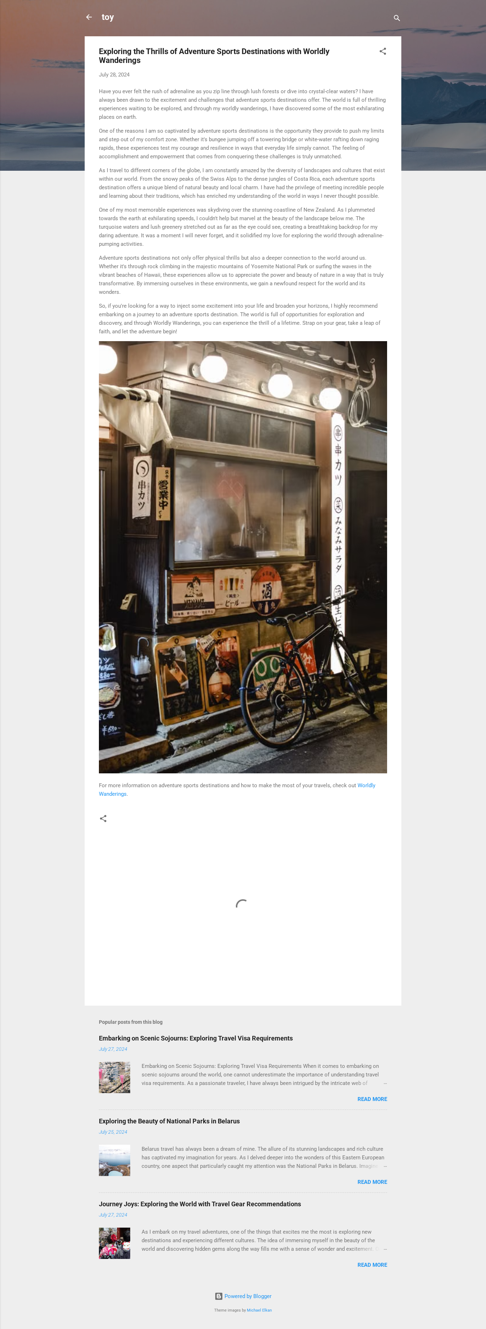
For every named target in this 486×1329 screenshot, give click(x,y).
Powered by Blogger (247, 1296)
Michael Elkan (259, 1310)
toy (108, 17)
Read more (372, 1099)
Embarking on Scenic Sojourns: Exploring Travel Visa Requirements (196, 1038)
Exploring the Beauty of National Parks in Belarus (169, 1121)
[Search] (397, 19)
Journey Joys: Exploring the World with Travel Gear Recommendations (200, 1204)
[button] (383, 52)
